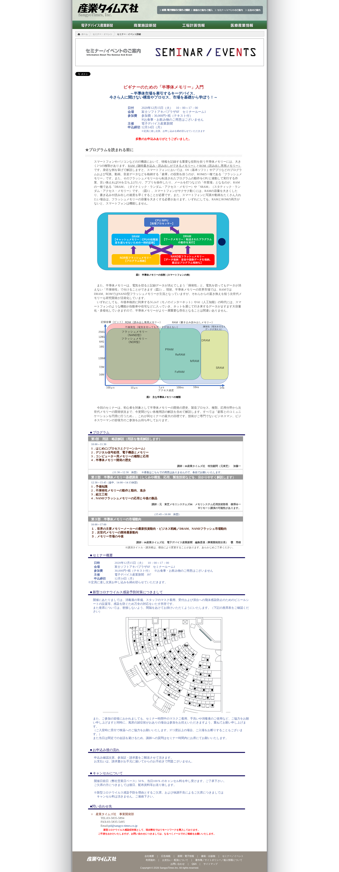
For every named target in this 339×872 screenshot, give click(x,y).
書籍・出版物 (208, 856)
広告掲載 (165, 856)
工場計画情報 (193, 25)
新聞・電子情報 (186, 856)
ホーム (84, 34)
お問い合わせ (177, 864)
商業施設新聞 (145, 25)
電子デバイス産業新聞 (96, 25)
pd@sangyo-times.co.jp (123, 825)
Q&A (194, 864)
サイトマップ (210, 864)
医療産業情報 (242, 25)
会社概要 (149, 856)
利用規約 (150, 860)
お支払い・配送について (175, 860)
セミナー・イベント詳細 (129, 34)
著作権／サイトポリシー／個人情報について (218, 860)
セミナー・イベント (102, 34)
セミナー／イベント (232, 856)
